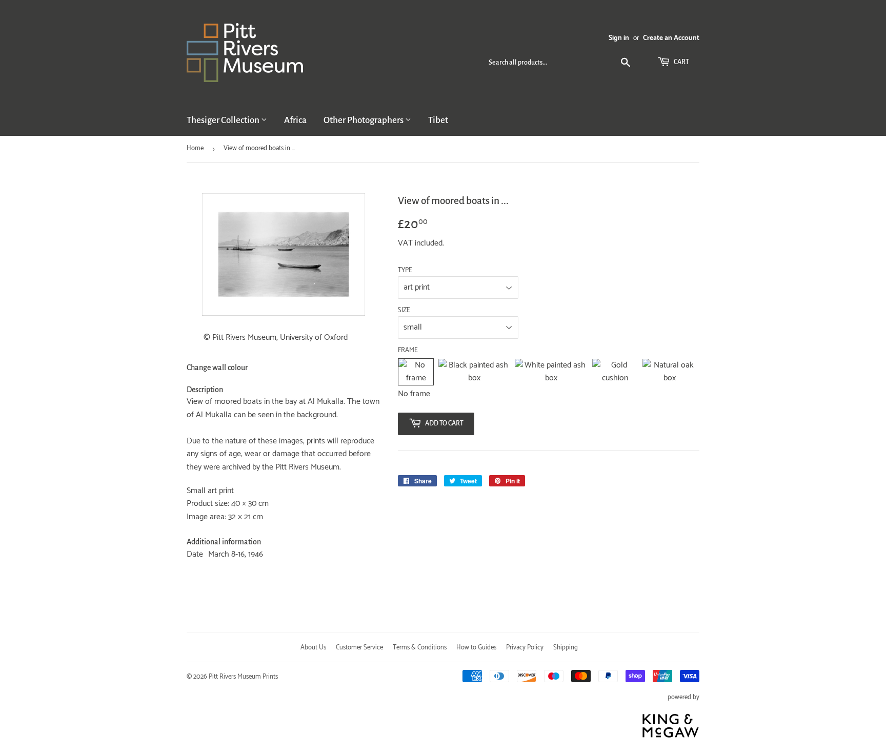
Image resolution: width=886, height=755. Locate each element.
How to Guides (476, 647)
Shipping (565, 647)
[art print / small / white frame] (551, 371)
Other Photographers (364, 120)
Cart (681, 62)
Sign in (619, 38)
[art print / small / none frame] (416, 371)
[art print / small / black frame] (474, 371)
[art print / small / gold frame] (615, 371)
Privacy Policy (524, 647)
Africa (295, 120)
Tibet (438, 120)
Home (195, 148)
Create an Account (671, 38)
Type (405, 271)
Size (404, 310)
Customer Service (359, 647)
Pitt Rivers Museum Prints (243, 676)
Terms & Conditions (420, 647)
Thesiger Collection (224, 120)
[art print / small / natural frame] (669, 371)
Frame (408, 350)
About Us (313, 647)
